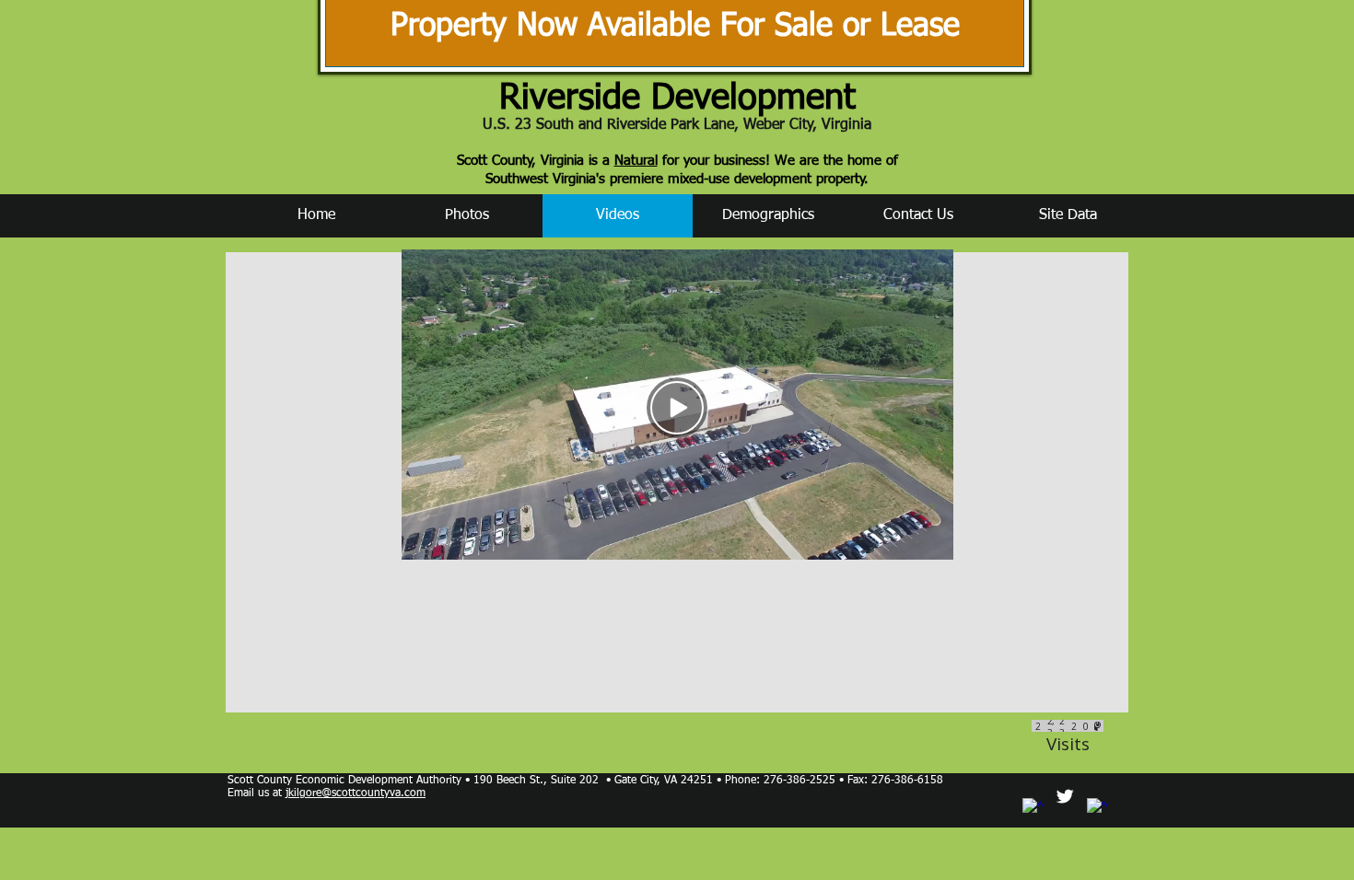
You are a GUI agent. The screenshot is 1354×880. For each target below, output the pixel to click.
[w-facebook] (1032, 808)
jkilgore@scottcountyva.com (356, 793)
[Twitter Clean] (1065, 796)
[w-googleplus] (1097, 808)
